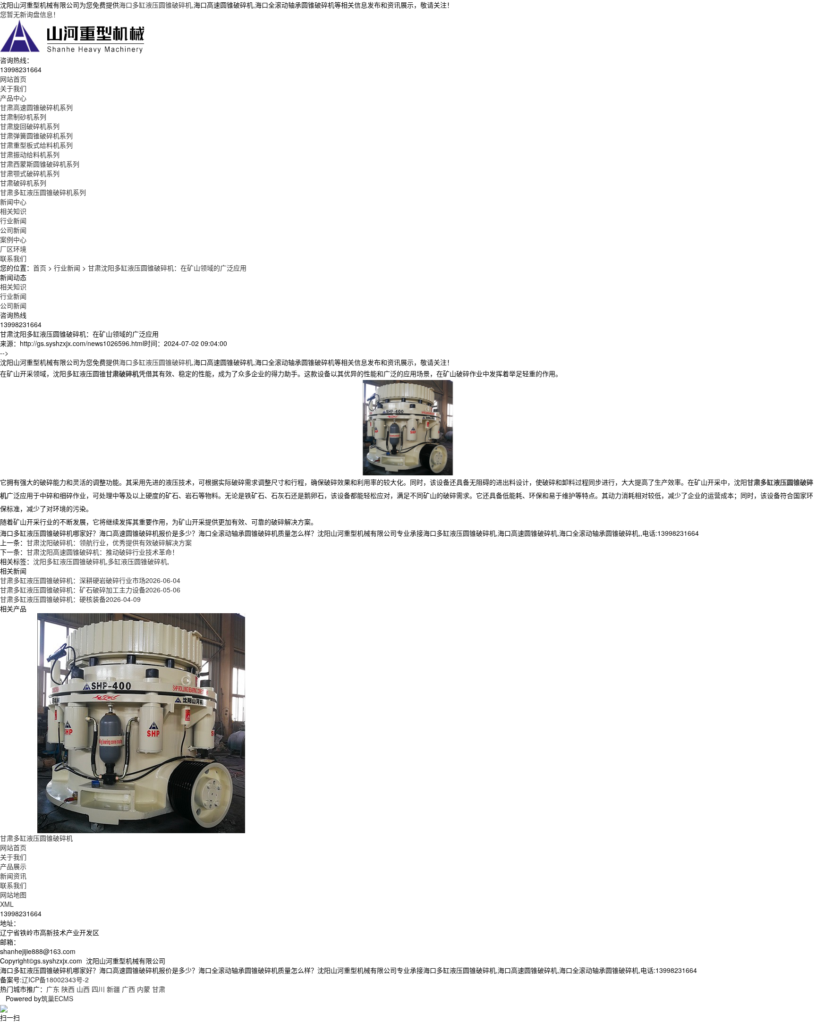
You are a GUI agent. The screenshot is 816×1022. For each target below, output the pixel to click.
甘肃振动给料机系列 (30, 154)
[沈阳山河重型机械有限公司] (72, 36)
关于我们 (13, 857)
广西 (128, 989)
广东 (53, 989)
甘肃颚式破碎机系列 (30, 173)
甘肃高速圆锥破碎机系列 (36, 107)
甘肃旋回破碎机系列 (30, 126)
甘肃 (158, 989)
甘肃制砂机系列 (23, 116)
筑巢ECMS (57, 998)
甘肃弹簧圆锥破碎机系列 (36, 135)
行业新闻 (13, 220)
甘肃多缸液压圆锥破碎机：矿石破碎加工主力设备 (90, 589)
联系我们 (13, 885)
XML (7, 904)
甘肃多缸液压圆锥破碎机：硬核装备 (70, 599)
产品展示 (13, 866)
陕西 (68, 989)
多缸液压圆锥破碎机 (137, 561)
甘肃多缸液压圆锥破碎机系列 (43, 192)
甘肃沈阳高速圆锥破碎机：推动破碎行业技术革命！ (102, 552)
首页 (39, 267)
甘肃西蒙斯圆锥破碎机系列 (39, 164)
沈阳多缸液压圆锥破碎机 (69, 561)
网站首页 (13, 847)
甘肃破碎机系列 (23, 182)
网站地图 (13, 894)
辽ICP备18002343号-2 (55, 979)
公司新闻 (13, 230)
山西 (83, 989)
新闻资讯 (13, 875)
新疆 (113, 989)
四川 (98, 989)
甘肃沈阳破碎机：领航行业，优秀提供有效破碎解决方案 (109, 542)
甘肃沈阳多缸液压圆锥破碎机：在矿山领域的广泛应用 (167, 267)
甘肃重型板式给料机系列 (36, 145)
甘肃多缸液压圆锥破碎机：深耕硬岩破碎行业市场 (90, 580)
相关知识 (13, 211)
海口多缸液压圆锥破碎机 (155, 4)
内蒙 (143, 989)
